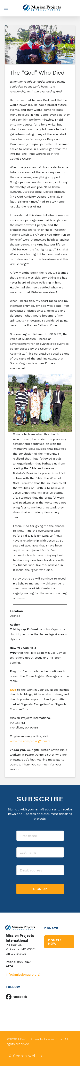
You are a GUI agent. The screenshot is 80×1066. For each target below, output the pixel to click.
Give (13, 689)
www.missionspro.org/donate (30, 741)
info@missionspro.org (23, 974)
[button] (6, 8)
